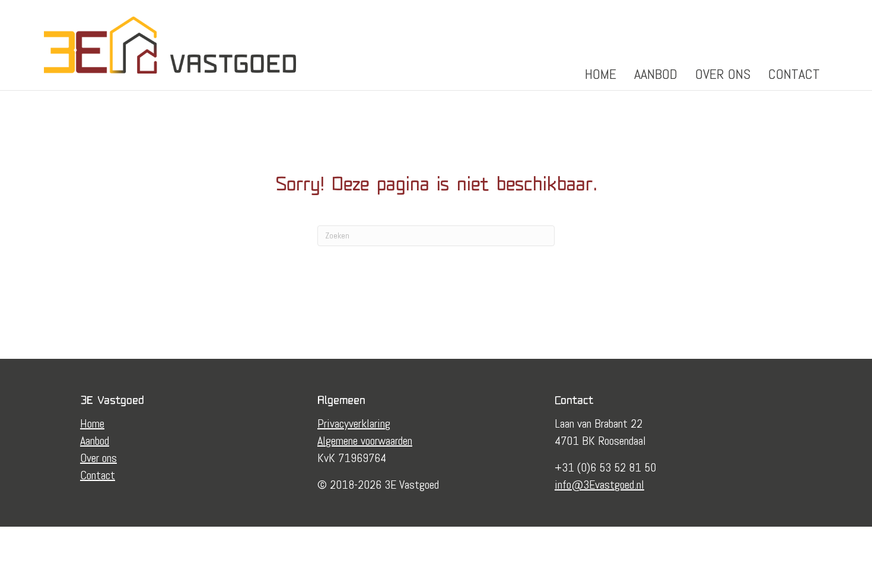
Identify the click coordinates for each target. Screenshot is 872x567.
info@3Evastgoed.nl (599, 484)
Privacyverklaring (353, 423)
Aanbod (655, 74)
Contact (794, 74)
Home (600, 74)
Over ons (722, 74)
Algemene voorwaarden (364, 440)
